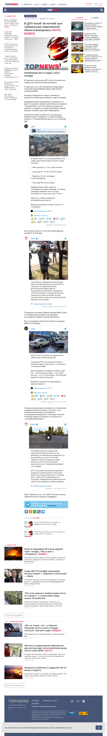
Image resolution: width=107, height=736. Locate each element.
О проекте (35, 701)
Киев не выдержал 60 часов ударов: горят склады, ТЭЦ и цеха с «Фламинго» (11, 23)
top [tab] (79, 18)
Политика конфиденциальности (44, 706)
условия (68, 728)
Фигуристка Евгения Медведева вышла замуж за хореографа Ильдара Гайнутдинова (11, 72)
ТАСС (36, 87)
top (26, 4)
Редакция (35, 704)
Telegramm (51, 505)
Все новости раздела (14, 615)
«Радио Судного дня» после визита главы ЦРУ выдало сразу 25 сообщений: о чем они (12, 59)
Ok (99, 728)
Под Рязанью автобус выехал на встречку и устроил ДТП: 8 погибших (49, 533)
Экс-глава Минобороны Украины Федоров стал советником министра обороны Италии (11, 98)
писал (39, 494)
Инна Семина (50, 19)
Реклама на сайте (50, 701)
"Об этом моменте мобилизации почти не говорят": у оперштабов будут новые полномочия (11, 47)
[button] (5, 10)
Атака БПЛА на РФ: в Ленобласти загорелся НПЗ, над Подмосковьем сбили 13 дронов (11, 85)
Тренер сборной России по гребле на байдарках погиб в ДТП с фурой (47, 523)
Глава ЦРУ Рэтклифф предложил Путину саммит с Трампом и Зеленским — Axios (11, 35)
